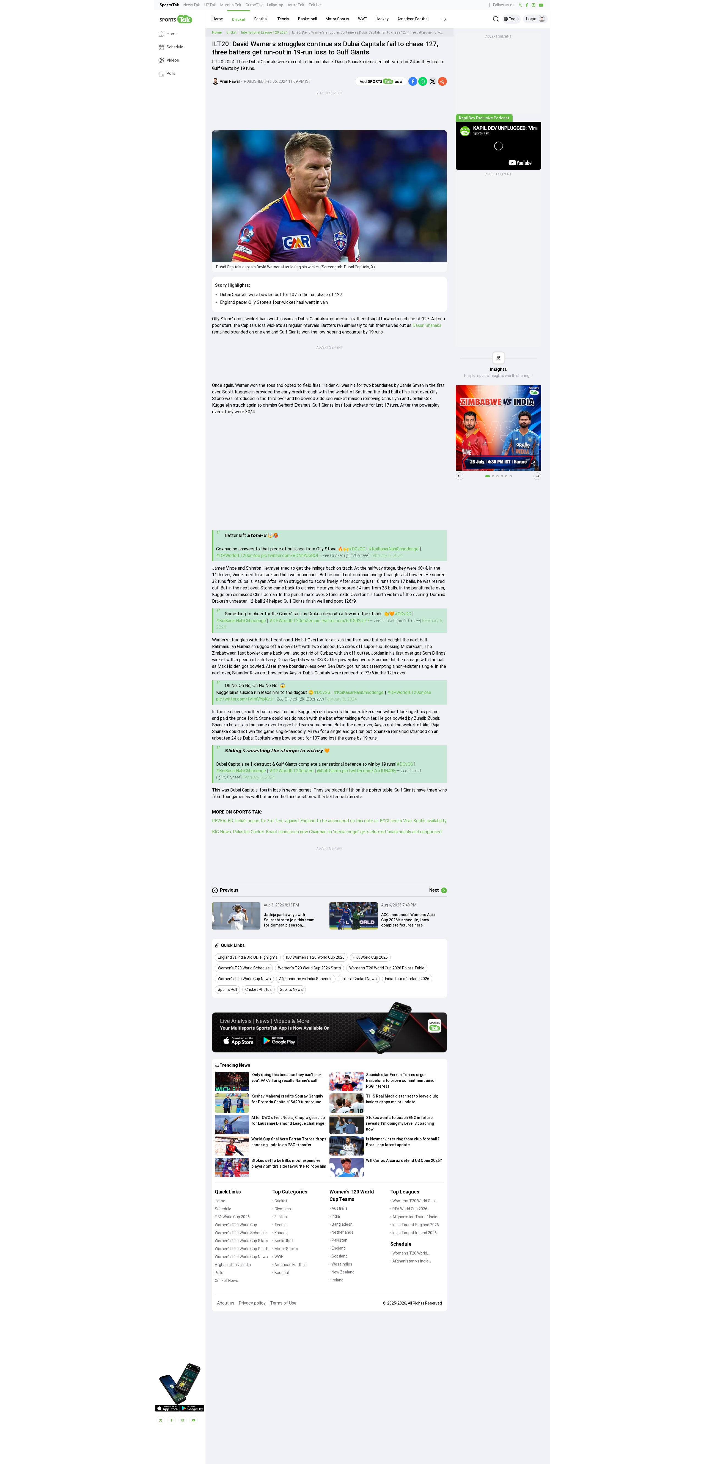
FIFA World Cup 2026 (232, 1217)
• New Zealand (341, 1272)
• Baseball (281, 1272)
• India (334, 1216)
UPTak (210, 5)
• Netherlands (341, 1232)
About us (225, 1303)
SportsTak (169, 5)
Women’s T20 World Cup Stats (241, 1241)
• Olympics (281, 1209)
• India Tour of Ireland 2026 (413, 1233)
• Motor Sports (285, 1249)
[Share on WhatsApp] (422, 81)
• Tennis (279, 1225)
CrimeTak (254, 5)
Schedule (175, 47)
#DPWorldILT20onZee (238, 555)
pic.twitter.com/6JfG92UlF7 (342, 620)
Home (172, 34)
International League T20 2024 (264, 32)
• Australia (338, 1208)
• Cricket (279, 1201)
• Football (280, 1217)
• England (337, 1248)
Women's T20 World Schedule (241, 1233)
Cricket (231, 32)
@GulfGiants (329, 770)
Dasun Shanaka (427, 325)
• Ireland (336, 1280)
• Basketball (282, 1241)
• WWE (277, 1257)
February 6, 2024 (387, 555)
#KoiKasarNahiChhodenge (394, 549)
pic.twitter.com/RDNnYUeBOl (289, 555)
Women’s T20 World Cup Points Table (242, 1249)
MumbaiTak (230, 5)
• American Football (289, 1264)
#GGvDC (403, 613)
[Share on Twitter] (432, 81)
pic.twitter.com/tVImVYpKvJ (244, 699)
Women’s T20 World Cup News (241, 1257)
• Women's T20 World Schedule (408, 1253)
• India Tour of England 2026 (414, 1225)
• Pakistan (338, 1240)
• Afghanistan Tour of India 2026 (413, 1217)
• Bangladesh (341, 1224)
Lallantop (275, 5)
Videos (173, 60)
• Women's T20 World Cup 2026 (412, 1201)
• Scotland (338, 1256)
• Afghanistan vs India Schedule (409, 1261)
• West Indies (340, 1264)
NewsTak (191, 5)
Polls (171, 73)
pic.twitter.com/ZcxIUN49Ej (369, 770)
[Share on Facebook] (412, 81)
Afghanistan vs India (233, 1264)
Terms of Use (283, 1303)
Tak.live (315, 5)
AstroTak (296, 5)
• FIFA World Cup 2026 (408, 1209)
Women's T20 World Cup (236, 1225)
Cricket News (226, 1280)
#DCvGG (357, 549)
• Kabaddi (280, 1233)
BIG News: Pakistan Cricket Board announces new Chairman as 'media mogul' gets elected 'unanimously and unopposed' (327, 831)
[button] (217, 19)
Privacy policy (252, 1303)
